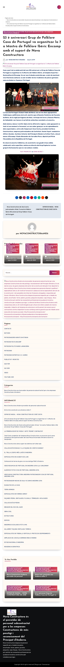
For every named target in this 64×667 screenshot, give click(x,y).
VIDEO (6, 372)
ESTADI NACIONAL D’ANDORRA (14, 542)
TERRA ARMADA (9, 489)
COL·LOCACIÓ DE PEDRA (12, 503)
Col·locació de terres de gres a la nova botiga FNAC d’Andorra (24, 461)
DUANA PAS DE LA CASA (12, 485)
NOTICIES (7, 333)
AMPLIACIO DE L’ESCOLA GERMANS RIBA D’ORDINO (20, 538)
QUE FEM (7, 364)
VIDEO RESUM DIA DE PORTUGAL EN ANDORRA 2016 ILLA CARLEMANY (26, 465)
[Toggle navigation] (4, 7)
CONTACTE (7, 328)
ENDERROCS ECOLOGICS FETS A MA (15, 525)
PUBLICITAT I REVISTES (11, 359)
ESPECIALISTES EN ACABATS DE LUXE (16, 457)
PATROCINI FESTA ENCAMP (12, 342)
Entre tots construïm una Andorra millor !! (17, 410)
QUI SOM (7, 368)
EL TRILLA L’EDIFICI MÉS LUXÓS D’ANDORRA (18, 452)
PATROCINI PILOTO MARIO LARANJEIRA (16, 346)
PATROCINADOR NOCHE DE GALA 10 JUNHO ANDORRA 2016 (23, 481)
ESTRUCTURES (9, 516)
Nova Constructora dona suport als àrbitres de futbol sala (22, 444)
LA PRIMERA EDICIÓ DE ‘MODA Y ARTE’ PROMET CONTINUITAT (23, 431)
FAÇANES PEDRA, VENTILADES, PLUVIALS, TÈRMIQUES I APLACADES (26, 498)
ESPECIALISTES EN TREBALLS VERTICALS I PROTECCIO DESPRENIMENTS (27, 533)
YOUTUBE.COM (9, 377)
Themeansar (46, 664)
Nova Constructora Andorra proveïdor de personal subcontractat (25, 405)
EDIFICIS (7, 520)
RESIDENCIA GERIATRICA (12, 546)
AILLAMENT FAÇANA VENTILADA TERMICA (17, 529)
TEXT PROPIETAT (25, 151)
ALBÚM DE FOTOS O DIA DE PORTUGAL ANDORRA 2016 (21, 470)
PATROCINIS (8, 350)
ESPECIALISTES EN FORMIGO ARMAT (15, 494)
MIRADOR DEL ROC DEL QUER (13, 507)
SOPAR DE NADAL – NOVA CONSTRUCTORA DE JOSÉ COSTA (23, 414)
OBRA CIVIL (8, 511)
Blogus (37, 664)
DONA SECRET (38, 151)
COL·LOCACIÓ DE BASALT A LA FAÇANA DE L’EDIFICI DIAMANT (24, 448)
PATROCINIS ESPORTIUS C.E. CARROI (15, 355)
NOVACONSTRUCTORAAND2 (17, 60)
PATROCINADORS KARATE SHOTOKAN (16, 337)
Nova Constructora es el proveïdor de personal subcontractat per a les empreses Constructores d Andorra (28, 32)
